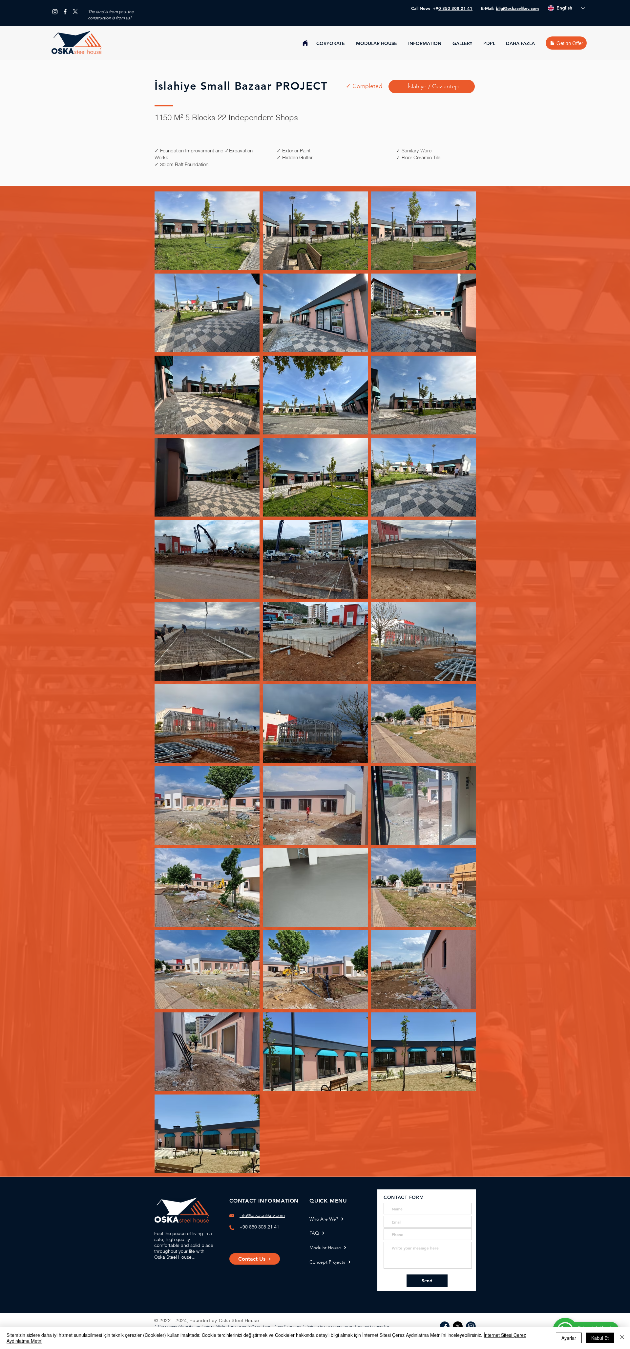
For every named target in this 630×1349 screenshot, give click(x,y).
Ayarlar (568, 1338)
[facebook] (65, 11)
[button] (331, 43)
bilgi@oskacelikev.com (517, 8)
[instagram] (55, 11)
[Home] (305, 43)
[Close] (622, 1338)
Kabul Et (600, 1338)
